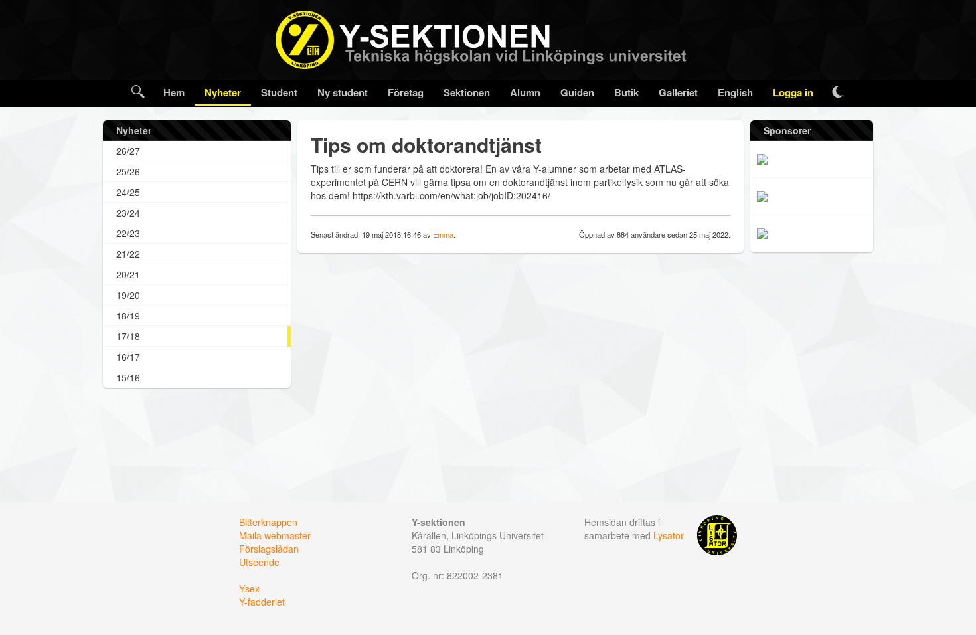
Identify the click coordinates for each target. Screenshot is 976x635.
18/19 (128, 315)
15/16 (128, 377)
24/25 (128, 192)
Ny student (342, 92)
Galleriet (678, 92)
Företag (406, 92)
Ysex (249, 588)
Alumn (525, 92)
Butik (626, 92)
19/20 (128, 295)
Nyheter (222, 92)
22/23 (128, 233)
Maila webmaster (275, 535)
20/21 (128, 274)
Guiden (577, 92)
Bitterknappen (268, 522)
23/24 (128, 212)
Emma (443, 234)
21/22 (128, 253)
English (735, 92)
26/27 (128, 150)
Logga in (793, 92)
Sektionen (467, 92)
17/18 (128, 336)
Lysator (668, 535)
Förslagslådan (269, 548)
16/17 (128, 356)
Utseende (259, 562)
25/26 (128, 171)
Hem (174, 92)
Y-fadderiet (262, 601)
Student (279, 92)
